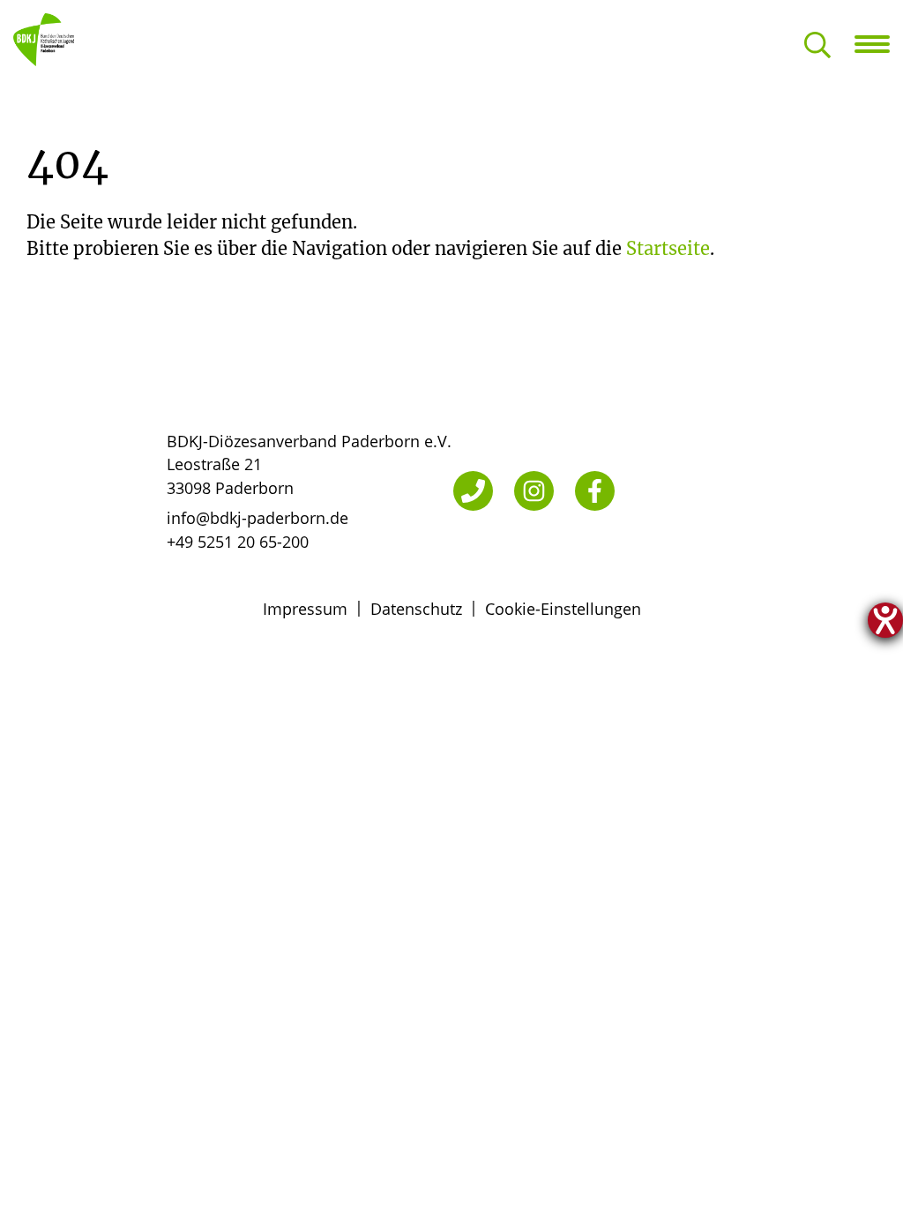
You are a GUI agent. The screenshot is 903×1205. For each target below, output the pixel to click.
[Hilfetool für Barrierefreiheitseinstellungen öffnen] (885, 620)
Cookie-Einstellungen (563, 608)
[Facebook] (595, 491)
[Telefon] (473, 491)
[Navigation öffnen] (878, 44)
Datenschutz (416, 608)
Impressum (305, 608)
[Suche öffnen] (817, 46)
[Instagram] (534, 491)
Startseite (668, 248)
